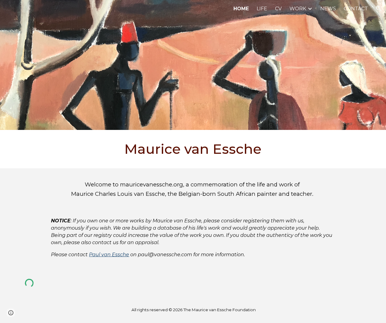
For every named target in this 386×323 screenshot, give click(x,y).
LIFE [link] (262, 8)
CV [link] (278, 8)
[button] (379, 8)
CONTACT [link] (356, 8)
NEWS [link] (328, 8)
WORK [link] (298, 8)
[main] (193, 149)
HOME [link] (241, 8)
